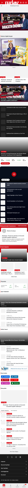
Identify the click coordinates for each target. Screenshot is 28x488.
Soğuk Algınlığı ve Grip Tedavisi (14, 195)
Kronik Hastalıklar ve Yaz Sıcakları (15, 201)
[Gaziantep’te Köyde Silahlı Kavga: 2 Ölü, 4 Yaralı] (14, 115)
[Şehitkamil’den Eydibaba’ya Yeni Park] (14, 134)
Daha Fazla (14, 276)
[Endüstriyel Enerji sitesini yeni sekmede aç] (14, 8)
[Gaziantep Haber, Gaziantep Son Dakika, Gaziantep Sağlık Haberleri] (12, 2)
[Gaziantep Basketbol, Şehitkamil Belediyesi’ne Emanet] (14, 310)
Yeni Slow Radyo (14, 451)
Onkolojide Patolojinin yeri (13, 212)
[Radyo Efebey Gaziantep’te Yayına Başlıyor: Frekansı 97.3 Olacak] (14, 437)
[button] (21, 3)
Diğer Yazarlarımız (22, 225)
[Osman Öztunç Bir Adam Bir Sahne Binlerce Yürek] (14, 363)
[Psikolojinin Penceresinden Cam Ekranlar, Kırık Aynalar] (14, 128)
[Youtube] (20, 457)
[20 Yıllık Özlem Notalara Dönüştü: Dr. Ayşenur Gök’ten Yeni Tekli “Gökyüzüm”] (14, 356)
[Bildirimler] (26, 3)
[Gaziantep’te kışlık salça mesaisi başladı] (14, 109)
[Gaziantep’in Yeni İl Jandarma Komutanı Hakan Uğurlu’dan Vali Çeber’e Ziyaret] (14, 122)
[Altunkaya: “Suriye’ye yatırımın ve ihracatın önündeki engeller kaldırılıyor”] (14, 21)
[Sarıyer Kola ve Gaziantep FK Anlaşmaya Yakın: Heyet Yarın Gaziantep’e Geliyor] (14, 324)
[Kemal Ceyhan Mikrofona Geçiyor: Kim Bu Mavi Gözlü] (14, 338)
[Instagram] (16, 457)
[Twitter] (11, 457)
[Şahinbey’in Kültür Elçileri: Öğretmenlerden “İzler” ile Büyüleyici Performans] (14, 349)
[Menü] (2, 2)
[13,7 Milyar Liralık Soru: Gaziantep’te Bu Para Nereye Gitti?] (14, 444)
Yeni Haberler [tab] (14, 410)
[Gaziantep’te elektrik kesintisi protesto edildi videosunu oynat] (14, 174)
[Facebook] (7, 457)
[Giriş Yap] (23, 3)
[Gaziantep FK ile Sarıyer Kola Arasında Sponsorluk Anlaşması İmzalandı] (14, 317)
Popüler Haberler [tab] (5, 410)
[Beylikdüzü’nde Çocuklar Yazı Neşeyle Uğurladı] (14, 430)
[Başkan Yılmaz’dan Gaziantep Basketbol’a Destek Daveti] (14, 300)
